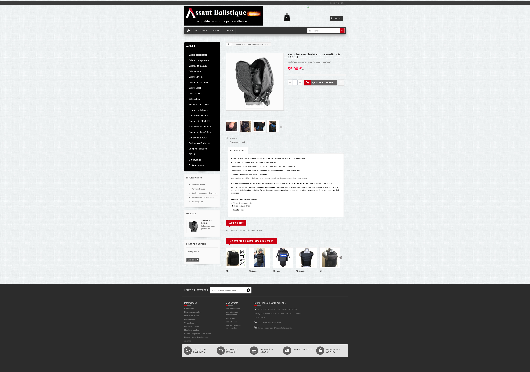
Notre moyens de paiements (202, 197)
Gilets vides (194, 98)
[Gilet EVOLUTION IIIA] (236, 257)
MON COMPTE (201, 31)
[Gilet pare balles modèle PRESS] (283, 257)
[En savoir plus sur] (193, 226)
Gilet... (228, 271)
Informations (194, 177)
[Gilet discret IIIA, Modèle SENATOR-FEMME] (330, 257)
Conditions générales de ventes (204, 193)
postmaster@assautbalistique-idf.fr (279, 327)
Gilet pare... (253, 271)
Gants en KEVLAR (198, 137)
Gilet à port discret (198, 54)
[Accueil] (188, 30)
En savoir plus (238, 150)
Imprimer (234, 138)
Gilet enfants (195, 71)
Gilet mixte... (301, 271)
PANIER (216, 31)
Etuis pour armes (197, 165)
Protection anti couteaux (201, 126)
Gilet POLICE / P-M (198, 82)
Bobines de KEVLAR (199, 121)
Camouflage (195, 159)
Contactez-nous (337, 3)
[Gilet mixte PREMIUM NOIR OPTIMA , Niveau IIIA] (306, 257)
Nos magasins (197, 201)
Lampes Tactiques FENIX (198, 151)
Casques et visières (198, 115)
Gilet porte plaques (198, 65)
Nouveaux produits (192, 312)
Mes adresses (231, 321)
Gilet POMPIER (196, 76)
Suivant (281, 126)
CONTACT (229, 31)
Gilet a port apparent (199, 60)
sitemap (187, 340)
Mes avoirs (230, 318)
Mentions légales (198, 188)
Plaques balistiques (198, 110)
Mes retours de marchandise (232, 313)
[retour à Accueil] (228, 44)
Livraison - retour (198, 184)
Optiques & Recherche (200, 143)
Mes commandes (233, 308)
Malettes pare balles (199, 104)
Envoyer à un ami (237, 142)
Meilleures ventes (191, 315)
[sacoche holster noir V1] (232, 126)
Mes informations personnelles (233, 326)
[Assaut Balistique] (223, 16)
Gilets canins (195, 93)
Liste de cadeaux (196, 244)
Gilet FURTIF (195, 87)
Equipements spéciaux (200, 132)
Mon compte (232, 302)
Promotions (189, 308)
